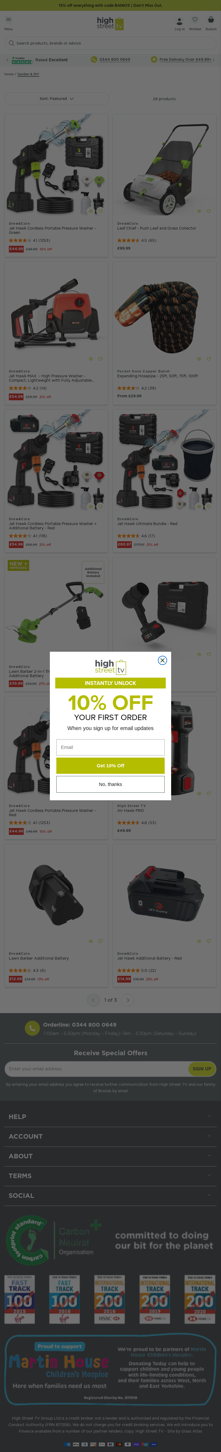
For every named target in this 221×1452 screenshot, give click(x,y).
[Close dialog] (162, 660)
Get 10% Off (110, 765)
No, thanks (110, 784)
